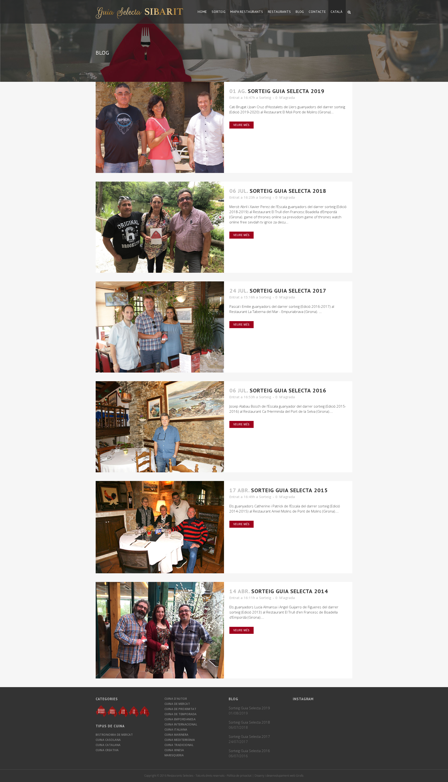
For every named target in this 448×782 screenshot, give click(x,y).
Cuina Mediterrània (179, 740)
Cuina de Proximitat (180, 709)
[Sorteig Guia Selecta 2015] (160, 527)
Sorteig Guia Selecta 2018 (288, 190)
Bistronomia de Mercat (114, 735)
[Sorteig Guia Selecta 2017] (160, 327)
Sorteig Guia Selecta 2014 (289, 591)
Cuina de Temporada (180, 714)
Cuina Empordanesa (180, 719)
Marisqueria (174, 755)
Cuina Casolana (108, 740)
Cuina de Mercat (177, 704)
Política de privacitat (239, 776)
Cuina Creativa (107, 750)
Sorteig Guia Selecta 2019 (286, 91)
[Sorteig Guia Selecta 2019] (160, 127)
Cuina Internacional (180, 724)
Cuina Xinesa (174, 750)
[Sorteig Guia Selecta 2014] (160, 630)
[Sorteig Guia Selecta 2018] (160, 227)
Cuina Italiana (175, 730)
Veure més (241, 125)
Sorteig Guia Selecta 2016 (288, 390)
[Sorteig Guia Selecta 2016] (160, 426)
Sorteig (265, 97)
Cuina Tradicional (178, 745)
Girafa (299, 776)
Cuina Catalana (108, 745)
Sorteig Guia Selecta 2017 (288, 290)
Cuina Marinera (176, 735)
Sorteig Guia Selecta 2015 (289, 490)
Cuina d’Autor (175, 699)
